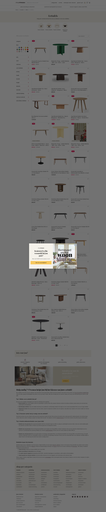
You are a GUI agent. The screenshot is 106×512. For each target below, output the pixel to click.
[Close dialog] (75, 245)
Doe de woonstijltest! (41, 262)
